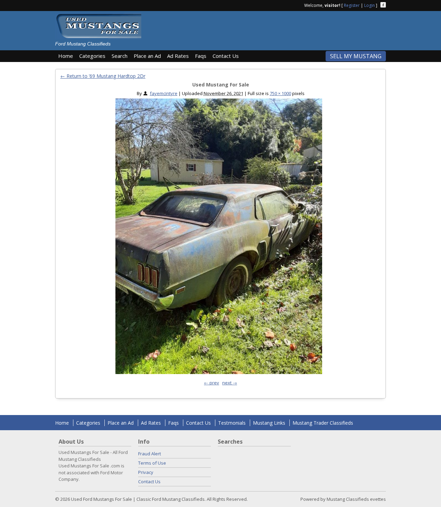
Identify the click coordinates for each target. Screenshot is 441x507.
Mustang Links (269, 423)
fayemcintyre (163, 93)
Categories (92, 55)
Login (369, 5)
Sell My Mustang (355, 56)
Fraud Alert (149, 454)
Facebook (383, 5)
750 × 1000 (280, 93)
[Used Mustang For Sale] (218, 238)
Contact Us (226, 55)
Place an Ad (147, 55)
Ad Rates (178, 55)
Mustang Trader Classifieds (323, 423)
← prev (211, 383)
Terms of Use (152, 463)
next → (229, 383)
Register (352, 5)
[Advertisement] (266, 28)
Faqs (200, 55)
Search (119, 55)
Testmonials (232, 423)
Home (65, 55)
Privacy (145, 472)
